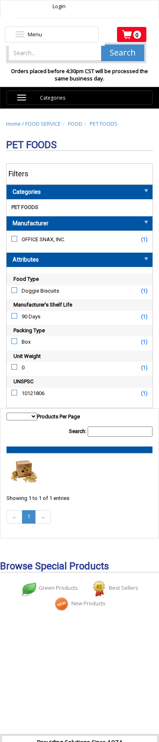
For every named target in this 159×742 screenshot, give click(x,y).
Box (26, 342)
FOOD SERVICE (43, 123)
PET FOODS (103, 123)
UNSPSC (23, 381)
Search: (78, 431)
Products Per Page (58, 416)
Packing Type (29, 330)
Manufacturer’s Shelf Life (42, 305)
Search (123, 52)
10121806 (33, 393)
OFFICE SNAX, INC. (43, 239)
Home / (15, 123)
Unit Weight (27, 356)
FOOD (75, 123)
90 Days (31, 316)
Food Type (26, 279)
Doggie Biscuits (40, 291)
